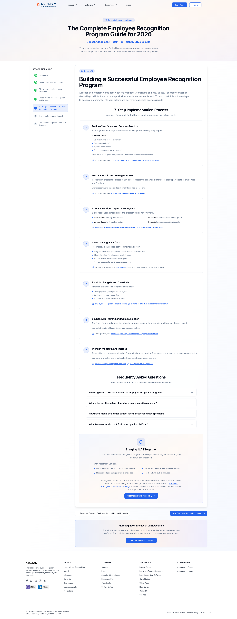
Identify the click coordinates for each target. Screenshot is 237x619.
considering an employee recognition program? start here (134, 334)
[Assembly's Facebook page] (27, 580)
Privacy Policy (192, 612)
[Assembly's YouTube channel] (44, 580)
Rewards (67, 579)
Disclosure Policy (108, 579)
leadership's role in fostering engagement (128, 193)
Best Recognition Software (150, 575)
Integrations (68, 591)
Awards (66, 571)
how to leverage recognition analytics (110, 364)
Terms (168, 612)
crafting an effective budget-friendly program (149, 304)
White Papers (144, 583)
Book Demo (179, 5)
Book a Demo (145, 567)
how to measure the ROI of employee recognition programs (135, 160)
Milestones (68, 575)
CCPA (202, 612)
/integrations (121, 267)
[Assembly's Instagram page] (40, 580)
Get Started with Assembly (139, 496)
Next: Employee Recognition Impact (187, 513)
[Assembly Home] (46, 4)
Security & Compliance (110, 575)
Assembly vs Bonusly (185, 567)
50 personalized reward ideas (151, 227)
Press (103, 571)
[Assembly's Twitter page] (31, 580)
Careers (104, 567)
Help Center (144, 587)
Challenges (68, 583)
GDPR (209, 612)
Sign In (195, 5)
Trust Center (106, 583)
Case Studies (144, 579)
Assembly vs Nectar (185, 571)
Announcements (70, 587)
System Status (107, 587)
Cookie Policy (179, 612)
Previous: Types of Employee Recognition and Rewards (104, 513)
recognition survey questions (141, 364)
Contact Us (143, 591)
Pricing (128, 5)
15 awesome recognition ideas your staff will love (115, 227)
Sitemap (142, 595)
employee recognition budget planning (111, 304)
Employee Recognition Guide (151, 571)
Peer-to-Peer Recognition (74, 567)
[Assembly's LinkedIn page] (36, 580)
